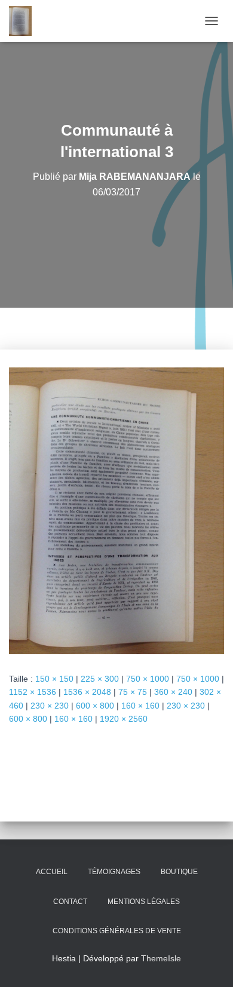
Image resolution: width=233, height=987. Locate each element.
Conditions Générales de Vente (117, 931)
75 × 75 (132, 692)
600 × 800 (95, 705)
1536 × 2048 (87, 692)
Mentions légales (144, 901)
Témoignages (114, 872)
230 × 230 (49, 705)
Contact (70, 901)
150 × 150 (54, 678)
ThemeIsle (161, 958)
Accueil (52, 872)
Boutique (179, 872)
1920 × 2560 (124, 719)
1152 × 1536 (32, 692)
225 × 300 (100, 678)
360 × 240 (173, 692)
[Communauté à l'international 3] (116, 509)
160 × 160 (140, 705)
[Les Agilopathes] (25, 21)
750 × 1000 (147, 678)
